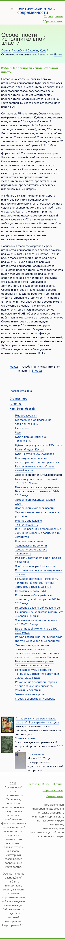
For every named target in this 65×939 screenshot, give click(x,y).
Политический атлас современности (34, 10)
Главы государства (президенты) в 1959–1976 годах (36, 481)
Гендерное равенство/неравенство (37, 608)
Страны (48, 16)
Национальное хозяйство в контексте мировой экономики (39, 614)
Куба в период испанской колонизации (31, 439)
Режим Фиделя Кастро (29, 449)
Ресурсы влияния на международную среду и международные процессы (38, 639)
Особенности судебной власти (34, 508)
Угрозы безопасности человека (35, 699)
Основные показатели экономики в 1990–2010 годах (36, 622)
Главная (6, 50)
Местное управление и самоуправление (28, 522)
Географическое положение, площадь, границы (33, 422)
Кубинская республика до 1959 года (38, 445)
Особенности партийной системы (36, 566)
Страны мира (35, 754)
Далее (58, 54)
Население (22, 428)
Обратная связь (53, 21)
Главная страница (21, 391)
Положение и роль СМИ (30, 591)
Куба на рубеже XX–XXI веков (34, 454)
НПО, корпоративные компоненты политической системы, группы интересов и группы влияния (36, 583)
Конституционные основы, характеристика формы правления (37, 460)
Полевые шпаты (25, 738)
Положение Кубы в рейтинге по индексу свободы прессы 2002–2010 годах (37, 599)
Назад (14, 366)
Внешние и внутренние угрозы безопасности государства (34, 663)
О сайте (58, 784)
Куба (43, 50)
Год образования (26, 415)
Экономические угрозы (30, 694)
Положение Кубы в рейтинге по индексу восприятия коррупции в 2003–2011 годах (37, 674)
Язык (18, 432)
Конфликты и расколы (29, 541)
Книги (59, 16)
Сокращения (54, 796)
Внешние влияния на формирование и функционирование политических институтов (38, 533)
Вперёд (37, 370)
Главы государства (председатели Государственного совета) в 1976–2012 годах (37, 491)
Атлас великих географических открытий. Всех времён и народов (37, 720)
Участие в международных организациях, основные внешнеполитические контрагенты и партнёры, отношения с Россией (37, 651)
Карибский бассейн (25, 50)
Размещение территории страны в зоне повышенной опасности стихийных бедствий (36, 686)
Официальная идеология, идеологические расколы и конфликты (31, 549)
